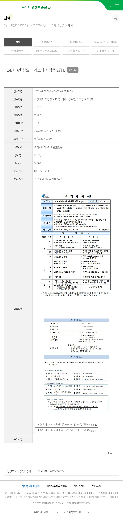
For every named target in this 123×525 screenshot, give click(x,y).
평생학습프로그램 (19, 25)
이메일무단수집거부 (56, 486)
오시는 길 (96, 486)
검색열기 (109, 5)
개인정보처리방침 (31, 486)
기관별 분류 (58, 25)
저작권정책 (79, 486)
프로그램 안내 (40, 25)
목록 (109, 453)
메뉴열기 (117, 5)
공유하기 (115, 18)
